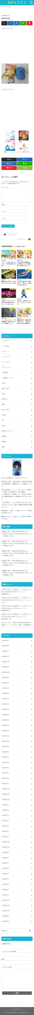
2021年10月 (6, 741)
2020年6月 (5, 820)
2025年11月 (6, 667)
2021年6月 (5, 762)
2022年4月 (5, 720)
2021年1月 (5, 783)
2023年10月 (6, 672)
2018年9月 (5, 916)
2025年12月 (6, 661)
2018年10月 (6, 911)
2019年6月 (5, 868)
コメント (4, 187)
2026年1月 (5, 656)
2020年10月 (6, 799)
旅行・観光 (5, 409)
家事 (3, 404)
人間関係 (5, 372)
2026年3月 (5, 646)
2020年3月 (5, 831)
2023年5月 (5, 693)
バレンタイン (6, 362)
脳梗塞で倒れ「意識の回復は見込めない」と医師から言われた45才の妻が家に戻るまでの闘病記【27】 (16, 543)
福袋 (3, 425)
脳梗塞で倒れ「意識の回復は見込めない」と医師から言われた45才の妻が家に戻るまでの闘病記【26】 (16, 553)
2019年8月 (5, 858)
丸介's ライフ (17, 2)
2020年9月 (5, 805)
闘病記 (4, 441)
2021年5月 (5, 768)
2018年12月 (6, 900)
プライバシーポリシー (17, 1009)
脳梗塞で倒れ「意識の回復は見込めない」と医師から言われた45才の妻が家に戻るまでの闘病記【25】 (16, 563)
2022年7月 (5, 704)
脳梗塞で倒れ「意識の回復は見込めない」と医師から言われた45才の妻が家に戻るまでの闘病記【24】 (16, 573)
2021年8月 (5, 752)
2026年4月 (5, 640)
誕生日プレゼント (8, 431)
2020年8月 (5, 810)
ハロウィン (5, 351)
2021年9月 (5, 746)
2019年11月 (6, 847)
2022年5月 (5, 714)
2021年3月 (5, 778)
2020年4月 (5, 826)
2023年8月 (5, 683)
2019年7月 (5, 863)
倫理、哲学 (5, 388)
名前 (3, 204)
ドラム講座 (5, 346)
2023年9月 (5, 677)
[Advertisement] (17, 46)
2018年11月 (6, 905)
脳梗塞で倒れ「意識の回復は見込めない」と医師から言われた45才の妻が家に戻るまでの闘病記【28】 (16, 534)
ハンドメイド (6, 356)
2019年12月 (6, 842)
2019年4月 (5, 879)
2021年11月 (6, 736)
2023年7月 (5, 688)
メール (4, 211)
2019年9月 (5, 852)
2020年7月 (5, 815)
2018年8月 (5, 921)
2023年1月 (5, 699)
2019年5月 (5, 873)
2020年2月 (5, 836)
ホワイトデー (6, 367)
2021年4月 (5, 773)
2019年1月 (5, 895)
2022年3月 (5, 725)
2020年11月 (6, 794)
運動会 (4, 436)
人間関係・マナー (8, 378)
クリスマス (5, 341)
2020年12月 (6, 789)
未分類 (4, 415)
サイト (3, 218)
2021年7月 (5, 757)
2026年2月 (5, 651)
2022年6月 (5, 709)
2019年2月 (5, 889)
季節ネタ (5, 399)
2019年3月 (5, 884)
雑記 (3, 447)
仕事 (3, 383)
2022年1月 (5, 730)
